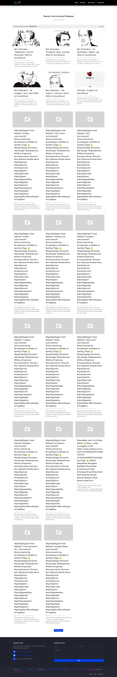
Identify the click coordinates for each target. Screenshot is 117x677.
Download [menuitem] (101, 2)
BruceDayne (17, 60)
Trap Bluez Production (24, 669)
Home (90, 674)
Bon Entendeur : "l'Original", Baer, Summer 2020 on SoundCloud (58, 52)
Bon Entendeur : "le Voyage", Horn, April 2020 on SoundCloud (26, 93)
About (95, 674)
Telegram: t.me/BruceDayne (24, 655)
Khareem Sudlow (71, 669)
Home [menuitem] (76, 2)
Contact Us (100, 674)
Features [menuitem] (82, 2)
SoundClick (53, 669)
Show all (101, 26)
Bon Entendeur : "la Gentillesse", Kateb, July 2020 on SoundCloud (88, 52)
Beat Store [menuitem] (91, 2)
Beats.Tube (47, 669)
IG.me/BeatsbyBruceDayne (23, 652)
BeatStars (62, 669)
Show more (58, 630)
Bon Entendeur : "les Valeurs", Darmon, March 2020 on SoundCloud (57, 93)
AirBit (58, 669)
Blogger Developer (90, 669)
